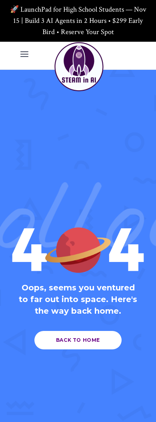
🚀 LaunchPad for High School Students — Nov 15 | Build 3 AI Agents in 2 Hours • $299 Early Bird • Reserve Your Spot (78, 21)
